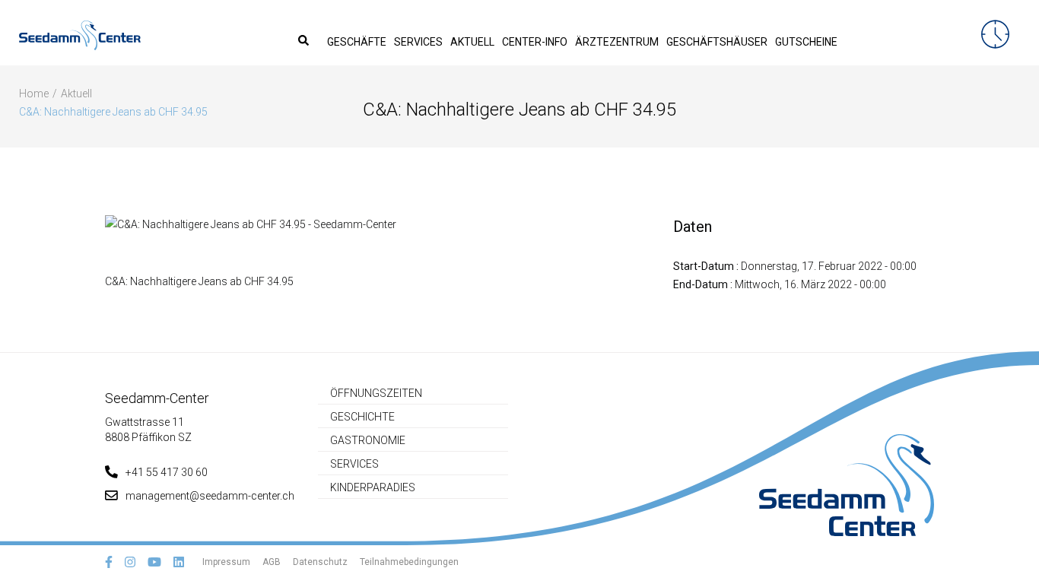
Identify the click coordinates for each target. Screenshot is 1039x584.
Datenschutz (320, 562)
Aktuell (472, 42)
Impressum (226, 562)
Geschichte (362, 417)
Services (418, 42)
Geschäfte (356, 42)
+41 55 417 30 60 (167, 472)
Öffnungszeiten (376, 393)
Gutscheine (806, 42)
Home (34, 93)
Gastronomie (367, 440)
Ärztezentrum (617, 42)
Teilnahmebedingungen (409, 562)
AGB (271, 562)
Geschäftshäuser (716, 42)
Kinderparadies (372, 487)
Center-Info (534, 42)
